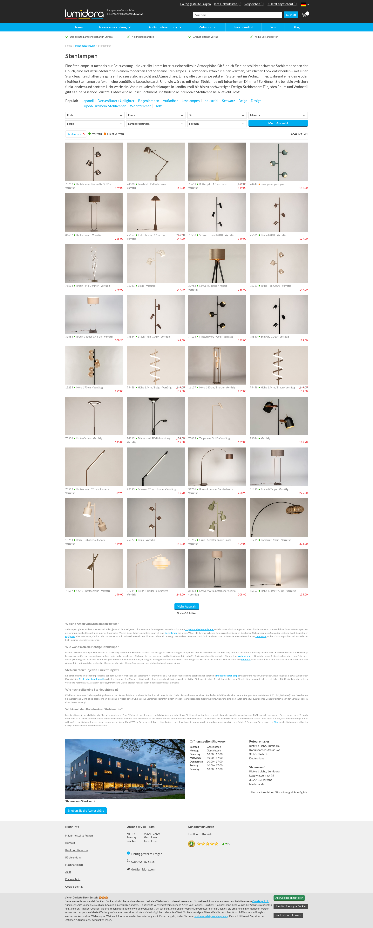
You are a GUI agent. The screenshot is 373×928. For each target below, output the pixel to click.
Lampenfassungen (139, 123)
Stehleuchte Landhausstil (91, 679)
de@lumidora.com (143, 869)
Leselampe (260, 636)
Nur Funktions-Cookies (288, 915)
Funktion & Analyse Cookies (291, 906)
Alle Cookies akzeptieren (289, 897)
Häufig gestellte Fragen (79, 835)
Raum (131, 115)
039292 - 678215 (143, 861)
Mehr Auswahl (278, 123)
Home (78, 27)
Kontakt (70, 842)
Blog (296, 27)
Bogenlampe (171, 632)
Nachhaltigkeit (74, 864)
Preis (70, 115)
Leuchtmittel (243, 27)
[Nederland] (303, 4)
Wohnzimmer (245, 656)
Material (255, 115)
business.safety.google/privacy (211, 916)
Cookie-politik (74, 886)
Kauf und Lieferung (76, 850)
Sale (273, 27)
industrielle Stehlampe (227, 675)
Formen (194, 123)
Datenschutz (72, 879)
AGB (68, 872)
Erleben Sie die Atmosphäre (86, 810)
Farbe (70, 123)
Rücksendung (73, 857)
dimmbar (246, 659)
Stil (191, 115)
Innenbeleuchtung (85, 45)
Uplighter (70, 636)
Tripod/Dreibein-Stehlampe (199, 629)
